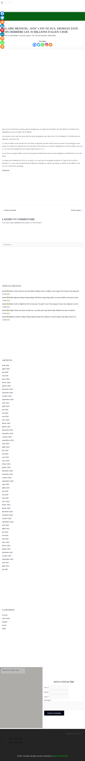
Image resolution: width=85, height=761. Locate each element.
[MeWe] (2, 34)
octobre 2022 (6, 518)
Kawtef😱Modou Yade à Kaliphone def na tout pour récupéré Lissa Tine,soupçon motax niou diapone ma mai (40, 304)
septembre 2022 (7, 522)
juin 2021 (5, 569)
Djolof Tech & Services (60, 756)
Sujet (46, 697)
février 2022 (6, 545)
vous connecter (15, 223)
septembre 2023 (7, 481)
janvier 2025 (6, 426)
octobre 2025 (6, 396)
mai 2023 (5, 494)
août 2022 (5, 525)
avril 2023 (5, 498)
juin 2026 (5, 372)
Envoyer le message (54, 713)
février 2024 (6, 464)
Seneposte (5, 170)
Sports (28, 35)
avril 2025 (5, 416)
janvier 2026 (6, 386)
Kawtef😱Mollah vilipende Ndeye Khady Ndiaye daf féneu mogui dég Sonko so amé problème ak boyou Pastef (40, 297)
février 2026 (6, 382)
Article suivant (77, 210)
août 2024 (5, 443)
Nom (46, 687)
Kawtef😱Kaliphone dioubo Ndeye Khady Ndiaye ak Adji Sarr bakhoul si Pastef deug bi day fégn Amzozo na (39, 317)
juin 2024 (5, 450)
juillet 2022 (5, 528)
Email (46, 692)
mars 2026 (5, 379)
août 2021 (5, 562)
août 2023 (5, 484)
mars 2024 (5, 461)
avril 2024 (5, 457)
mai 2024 (5, 454)
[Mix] (2, 38)
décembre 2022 (7, 511)
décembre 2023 (7, 471)
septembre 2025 (7, 399)
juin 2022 (5, 532)
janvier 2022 (6, 549)
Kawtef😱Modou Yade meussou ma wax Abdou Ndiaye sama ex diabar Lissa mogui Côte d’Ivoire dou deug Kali (40, 291)
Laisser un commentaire (10, 35)
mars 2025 (5, 420)
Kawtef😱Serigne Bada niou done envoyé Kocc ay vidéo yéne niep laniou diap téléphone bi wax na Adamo (38, 310)
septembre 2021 (7, 559)
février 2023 (6, 505)
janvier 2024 (6, 467)
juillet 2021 (5, 566)
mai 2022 (5, 535)
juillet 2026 (5, 369)
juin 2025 (5, 410)
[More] (50, 44)
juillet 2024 (5, 447)
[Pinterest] (2, 30)
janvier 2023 (6, 508)
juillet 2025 (5, 406)
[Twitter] (38, 44)
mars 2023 (5, 501)
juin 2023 (5, 491)
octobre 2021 (6, 556)
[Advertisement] (42, 112)
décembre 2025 (7, 389)
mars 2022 (5, 542)
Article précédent (9, 210)
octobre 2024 (6, 437)
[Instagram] (46, 44)
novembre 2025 (7, 393)
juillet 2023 (5, 488)
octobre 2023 (6, 478)
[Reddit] (2, 22)
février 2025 (6, 423)
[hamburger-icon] (80, 16)
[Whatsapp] (42, 44)
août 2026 (5, 365)
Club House (6, 618)
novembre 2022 (7, 515)
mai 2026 (5, 376)
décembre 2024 (7, 430)
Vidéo (4, 628)
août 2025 (5, 403)
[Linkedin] (2, 26)
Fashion (4, 622)
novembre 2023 (7, 474)
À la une (22, 35)
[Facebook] (34, 44)
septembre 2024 (7, 440)
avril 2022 (5, 539)
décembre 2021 (7, 552)
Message (48, 700)
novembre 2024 (7, 433)
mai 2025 (5, 413)
